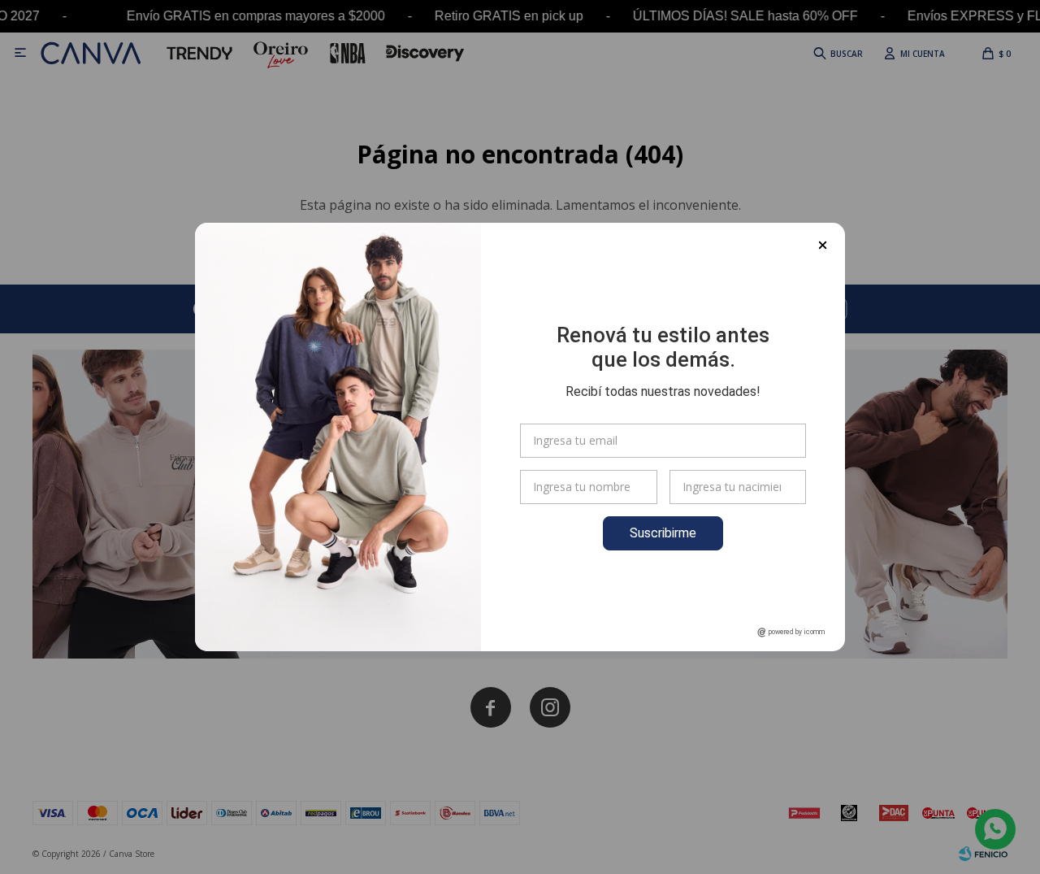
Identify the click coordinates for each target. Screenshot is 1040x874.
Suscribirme (663, 533)
